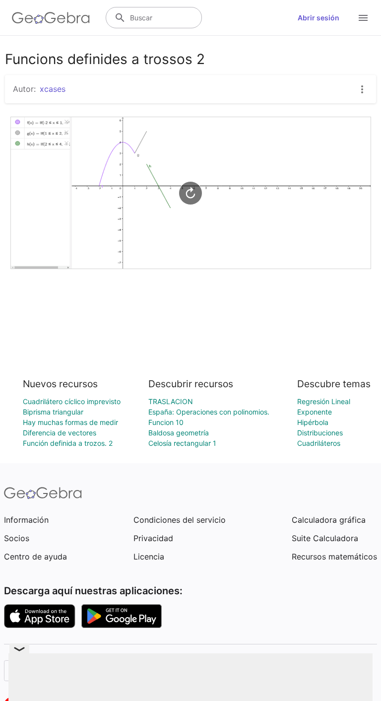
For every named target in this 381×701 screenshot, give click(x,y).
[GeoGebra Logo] (51, 18)
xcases (52, 89)
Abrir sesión (318, 17)
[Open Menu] (363, 18)
